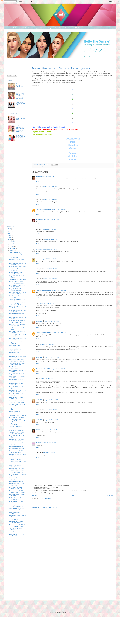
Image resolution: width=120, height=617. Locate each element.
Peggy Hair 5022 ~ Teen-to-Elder (16, 387)
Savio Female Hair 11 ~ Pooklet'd (15, 346)
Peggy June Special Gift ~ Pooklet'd (15, 412)
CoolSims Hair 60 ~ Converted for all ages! (17, 269)
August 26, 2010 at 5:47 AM (50, 239)
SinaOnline (39, 249)
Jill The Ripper (40, 219)
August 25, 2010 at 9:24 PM (50, 186)
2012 (9, 235)
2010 (9, 240)
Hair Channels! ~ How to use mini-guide (16, 296)
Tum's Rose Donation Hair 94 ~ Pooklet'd (17, 300)
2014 (9, 231)
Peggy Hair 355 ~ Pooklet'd (16, 417)
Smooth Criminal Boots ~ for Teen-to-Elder (20, 103)
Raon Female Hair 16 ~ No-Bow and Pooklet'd (17, 367)
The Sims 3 (26, 28)
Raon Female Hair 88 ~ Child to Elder (17, 516)
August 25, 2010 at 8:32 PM (47, 176)
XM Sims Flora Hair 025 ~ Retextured (15, 498)
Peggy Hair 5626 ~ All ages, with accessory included (17, 289)
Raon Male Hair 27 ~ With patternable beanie (16, 522)
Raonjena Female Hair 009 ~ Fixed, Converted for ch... (16, 451)
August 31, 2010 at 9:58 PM (52, 420)
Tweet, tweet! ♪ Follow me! (16, 472)
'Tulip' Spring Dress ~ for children (15, 529)
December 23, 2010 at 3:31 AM (51, 452)
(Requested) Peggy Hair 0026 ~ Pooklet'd (17, 332)
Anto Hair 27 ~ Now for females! (15, 427)
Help (49, 28)
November (13, 244)
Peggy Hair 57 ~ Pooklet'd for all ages (17, 376)
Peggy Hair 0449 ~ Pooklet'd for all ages (17, 371)
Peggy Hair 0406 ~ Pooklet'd (16, 446)
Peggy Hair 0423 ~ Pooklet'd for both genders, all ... (17, 423)
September (13, 248)
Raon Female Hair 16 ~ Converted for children (16, 353)
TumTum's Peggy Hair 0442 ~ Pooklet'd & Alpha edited (17, 401)
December (12, 242)
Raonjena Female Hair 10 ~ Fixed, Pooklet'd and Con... (17, 491)
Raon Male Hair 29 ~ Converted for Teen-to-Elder (17, 390)
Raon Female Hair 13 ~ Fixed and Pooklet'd (16, 484)
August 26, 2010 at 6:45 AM (50, 249)
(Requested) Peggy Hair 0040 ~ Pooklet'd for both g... (17, 324)
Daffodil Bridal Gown (15, 532)
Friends (67, 28)
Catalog (34, 28)
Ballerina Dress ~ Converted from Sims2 (16, 534)
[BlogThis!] (53, 165)
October (12, 246)
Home (7, 28)
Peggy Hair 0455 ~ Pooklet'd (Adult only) (16, 342)
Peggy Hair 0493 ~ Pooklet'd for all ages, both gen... (17, 263)
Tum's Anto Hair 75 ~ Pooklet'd (17, 415)
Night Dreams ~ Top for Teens (17, 266)
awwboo (38, 259)
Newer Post (35, 495)
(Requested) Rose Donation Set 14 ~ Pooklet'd (17, 310)
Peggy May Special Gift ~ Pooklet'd (15, 465)
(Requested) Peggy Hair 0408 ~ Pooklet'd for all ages (17, 303)
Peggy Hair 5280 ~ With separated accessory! (15, 487)
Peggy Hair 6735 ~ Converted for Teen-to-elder (17, 285)
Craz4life (38, 430)
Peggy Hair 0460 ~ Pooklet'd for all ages (17, 317)
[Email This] (52, 165)
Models (42, 28)
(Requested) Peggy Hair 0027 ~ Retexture (17, 339)
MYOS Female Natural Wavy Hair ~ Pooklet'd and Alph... (17, 360)
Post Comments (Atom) (45, 498)
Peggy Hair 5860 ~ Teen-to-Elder (16, 408)
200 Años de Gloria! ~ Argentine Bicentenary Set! (17, 420)
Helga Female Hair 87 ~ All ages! (16, 512)
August (12, 250)
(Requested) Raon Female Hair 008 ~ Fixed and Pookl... (17, 321)
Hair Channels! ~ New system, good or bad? (17, 256)
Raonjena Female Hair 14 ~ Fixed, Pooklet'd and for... (16, 469)
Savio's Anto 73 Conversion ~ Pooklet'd (17, 478)
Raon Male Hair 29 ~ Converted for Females (17, 356)
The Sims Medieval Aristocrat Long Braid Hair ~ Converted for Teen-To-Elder (20, 95)
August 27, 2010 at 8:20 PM (59, 369)
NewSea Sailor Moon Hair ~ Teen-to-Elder (16, 383)
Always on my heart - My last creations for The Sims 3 (21, 136)
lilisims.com (39, 443)
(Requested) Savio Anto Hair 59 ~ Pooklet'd (17, 335)
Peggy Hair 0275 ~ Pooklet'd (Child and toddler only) (16, 314)
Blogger (72, 612)
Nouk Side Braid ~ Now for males (16, 502)
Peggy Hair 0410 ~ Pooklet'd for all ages (17, 436)
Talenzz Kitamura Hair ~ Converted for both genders (61, 68)
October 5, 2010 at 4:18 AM (50, 443)
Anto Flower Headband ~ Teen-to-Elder (17, 328)
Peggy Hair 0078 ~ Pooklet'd (16, 374)
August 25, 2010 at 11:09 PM (51, 219)
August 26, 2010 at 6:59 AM (49, 259)
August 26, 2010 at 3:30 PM (59, 290)
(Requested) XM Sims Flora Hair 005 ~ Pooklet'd (17, 307)
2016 (9, 229)
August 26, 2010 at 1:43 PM (50, 269)
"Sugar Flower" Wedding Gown (17, 279)
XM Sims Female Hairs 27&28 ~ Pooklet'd (17, 462)
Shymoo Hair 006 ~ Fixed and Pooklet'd (17, 443)
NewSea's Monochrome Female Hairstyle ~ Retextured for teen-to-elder (21, 128)
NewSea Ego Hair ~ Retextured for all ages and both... (17, 505)
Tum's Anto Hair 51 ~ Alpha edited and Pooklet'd (16, 433)
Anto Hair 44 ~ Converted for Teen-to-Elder (17, 405)
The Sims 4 (16, 28)
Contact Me (58, 28)
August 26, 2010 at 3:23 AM (50, 229)
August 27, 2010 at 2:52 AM (59, 333)
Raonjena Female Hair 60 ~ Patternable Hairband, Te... (17, 440)
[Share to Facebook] (57, 165)
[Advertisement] (41, 61)
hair (42, 167)
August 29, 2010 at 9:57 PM (52, 400)
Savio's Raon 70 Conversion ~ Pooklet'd (17, 394)
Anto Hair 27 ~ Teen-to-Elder (17, 430)
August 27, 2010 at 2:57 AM (47, 344)
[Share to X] (55, 165)
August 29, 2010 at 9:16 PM (46, 379)
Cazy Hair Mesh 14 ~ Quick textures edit (16, 398)
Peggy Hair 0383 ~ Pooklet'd (16, 481)
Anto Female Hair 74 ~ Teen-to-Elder (17, 475)
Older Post (110, 495)
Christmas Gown (13, 519)
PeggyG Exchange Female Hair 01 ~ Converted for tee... (17, 282)
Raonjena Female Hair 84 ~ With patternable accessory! (17, 525)
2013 (9, 233)
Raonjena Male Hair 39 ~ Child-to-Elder (17, 455)
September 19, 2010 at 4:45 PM (50, 430)
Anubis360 (39, 321)
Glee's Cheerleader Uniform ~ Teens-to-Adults (17, 273)
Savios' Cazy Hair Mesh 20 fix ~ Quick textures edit (17, 364)
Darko (38, 176)
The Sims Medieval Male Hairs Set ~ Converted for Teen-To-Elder (20, 86)
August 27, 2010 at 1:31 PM (52, 357)
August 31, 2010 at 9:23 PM (50, 410)
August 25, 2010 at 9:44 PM (50, 199)
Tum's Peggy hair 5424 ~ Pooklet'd (15, 349)
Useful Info (76, 28)
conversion (38, 167)
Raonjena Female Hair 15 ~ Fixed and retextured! (16, 458)
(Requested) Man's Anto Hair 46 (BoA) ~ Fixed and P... (17, 293)
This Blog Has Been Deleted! (43, 209)
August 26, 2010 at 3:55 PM (47, 303)
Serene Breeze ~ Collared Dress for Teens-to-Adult (21, 118)
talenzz (45, 167)
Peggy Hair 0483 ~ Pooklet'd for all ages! (17, 276)
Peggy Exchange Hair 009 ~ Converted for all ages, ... (16, 260)
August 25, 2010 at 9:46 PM (59, 209)
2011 (9, 238)
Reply (37, 181)
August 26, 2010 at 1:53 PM (50, 279)
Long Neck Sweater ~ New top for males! (17, 495)
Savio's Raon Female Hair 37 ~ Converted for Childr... (17, 509)
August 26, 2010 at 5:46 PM (52, 321)
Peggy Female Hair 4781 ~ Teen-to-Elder (16, 380)
